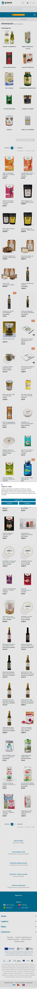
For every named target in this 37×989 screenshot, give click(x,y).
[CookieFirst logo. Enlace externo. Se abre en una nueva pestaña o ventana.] (2, 485)
